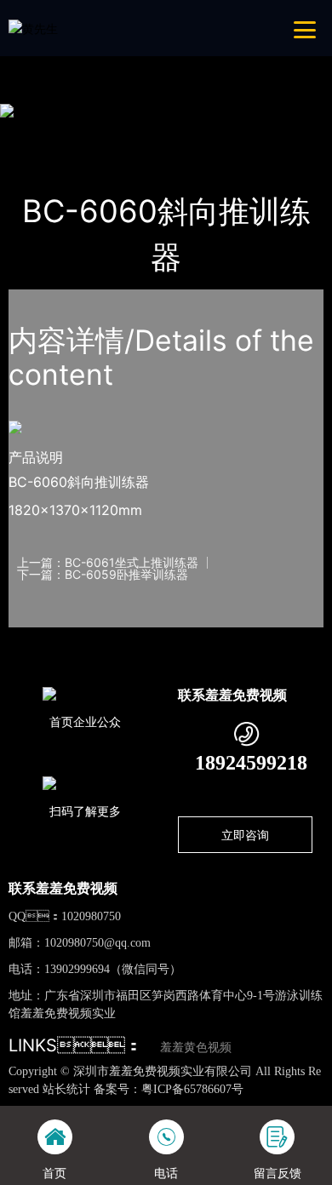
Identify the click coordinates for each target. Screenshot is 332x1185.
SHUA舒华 (195, 132)
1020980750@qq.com (97, 942)
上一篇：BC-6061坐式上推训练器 (107, 563)
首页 (37, 132)
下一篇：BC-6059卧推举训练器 (102, 575)
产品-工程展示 (108, 132)
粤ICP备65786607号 (192, 1089)
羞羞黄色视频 (196, 1047)
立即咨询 (245, 834)
